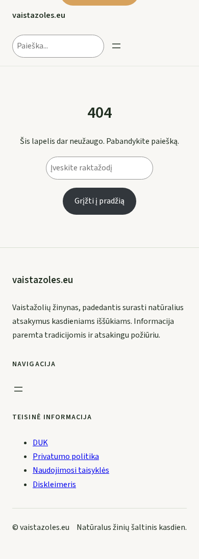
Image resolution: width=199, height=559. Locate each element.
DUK (40, 442)
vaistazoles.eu (38, 15)
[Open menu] (116, 46)
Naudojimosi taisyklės (71, 470)
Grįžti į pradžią (99, 201)
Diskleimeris (54, 484)
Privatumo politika (66, 456)
